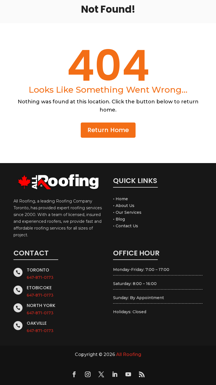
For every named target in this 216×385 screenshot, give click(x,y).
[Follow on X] (101, 374)
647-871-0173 (40, 277)
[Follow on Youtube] (128, 374)
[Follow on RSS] (141, 374)
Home (122, 198)
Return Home (108, 130)
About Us (125, 205)
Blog (120, 219)
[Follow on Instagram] (87, 374)
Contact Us (127, 225)
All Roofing (128, 354)
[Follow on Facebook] (74, 374)
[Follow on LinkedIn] (114, 374)
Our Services (128, 212)
